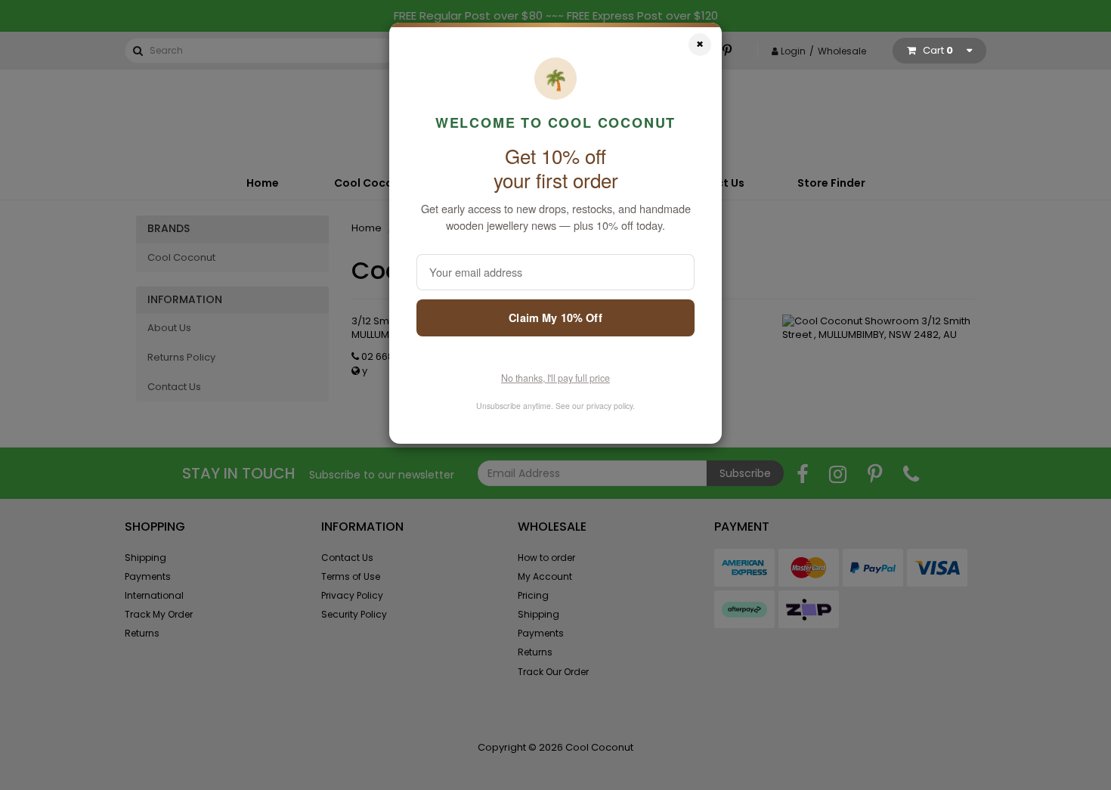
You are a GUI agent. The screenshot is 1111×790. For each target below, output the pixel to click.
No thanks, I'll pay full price (555, 378)
